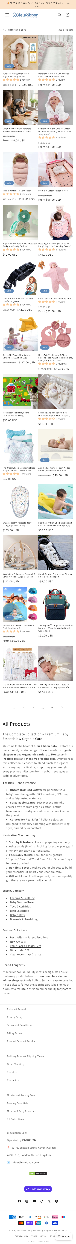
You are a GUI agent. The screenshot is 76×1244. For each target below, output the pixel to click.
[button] (7, 15)
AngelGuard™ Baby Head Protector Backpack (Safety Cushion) (20, 245)
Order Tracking (15, 1064)
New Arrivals (18, 942)
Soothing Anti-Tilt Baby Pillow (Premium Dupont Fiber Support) (54, 414)
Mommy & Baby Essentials (22, 1111)
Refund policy (60, 1230)
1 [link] (14, 707)
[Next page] (62, 707)
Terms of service (38, 1236)
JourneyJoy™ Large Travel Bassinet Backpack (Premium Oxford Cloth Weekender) (55, 628)
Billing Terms (14, 1033)
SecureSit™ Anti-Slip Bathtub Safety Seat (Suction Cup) (17, 356)
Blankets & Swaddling (24, 919)
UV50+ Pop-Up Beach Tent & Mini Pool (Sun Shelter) (18, 626)
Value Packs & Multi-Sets (25, 946)
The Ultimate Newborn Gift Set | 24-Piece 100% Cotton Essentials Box (20, 686)
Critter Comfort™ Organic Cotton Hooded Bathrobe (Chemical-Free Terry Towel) (54, 131)
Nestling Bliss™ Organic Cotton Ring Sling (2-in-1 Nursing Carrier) (54, 245)
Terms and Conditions (19, 1025)
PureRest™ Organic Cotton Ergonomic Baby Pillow (16, 75)
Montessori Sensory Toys (21, 1095)
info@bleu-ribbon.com (25, 1162)
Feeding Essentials (17, 1103)
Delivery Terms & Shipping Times (25, 1056)
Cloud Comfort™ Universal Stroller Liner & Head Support (55, 575)
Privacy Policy (14, 1017)
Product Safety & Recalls (21, 1041)
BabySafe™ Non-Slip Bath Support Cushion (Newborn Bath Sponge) (55, 524)
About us (12, 1072)
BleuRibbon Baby (24, 1230)
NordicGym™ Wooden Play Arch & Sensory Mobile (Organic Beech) (19, 575)
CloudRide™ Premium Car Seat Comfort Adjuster (18, 300)
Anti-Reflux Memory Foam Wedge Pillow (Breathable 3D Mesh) (54, 469)
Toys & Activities (20, 906)
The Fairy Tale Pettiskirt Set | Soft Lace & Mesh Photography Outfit (54, 686)
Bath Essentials (20, 911)
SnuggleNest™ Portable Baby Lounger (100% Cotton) (17, 524)
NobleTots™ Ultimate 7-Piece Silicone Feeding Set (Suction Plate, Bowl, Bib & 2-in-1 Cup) (55, 358)
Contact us (13, 1080)
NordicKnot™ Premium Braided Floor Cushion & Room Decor (53, 75)
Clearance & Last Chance (25, 954)
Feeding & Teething (22, 898)
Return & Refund (16, 1009)
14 (52, 707)
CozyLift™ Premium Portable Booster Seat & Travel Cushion (17, 130)
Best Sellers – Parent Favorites (29, 937)
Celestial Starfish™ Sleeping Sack (54, 298)
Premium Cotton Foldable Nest (53, 190)
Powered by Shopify (42, 1230)
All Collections (15, 1119)
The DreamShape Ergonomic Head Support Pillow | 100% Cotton (19, 469)
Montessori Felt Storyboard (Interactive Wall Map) (16, 414)
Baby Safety (17, 915)
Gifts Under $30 (20, 950)
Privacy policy (21, 1236)
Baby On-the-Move (22, 902)
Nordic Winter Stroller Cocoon (17, 190)
